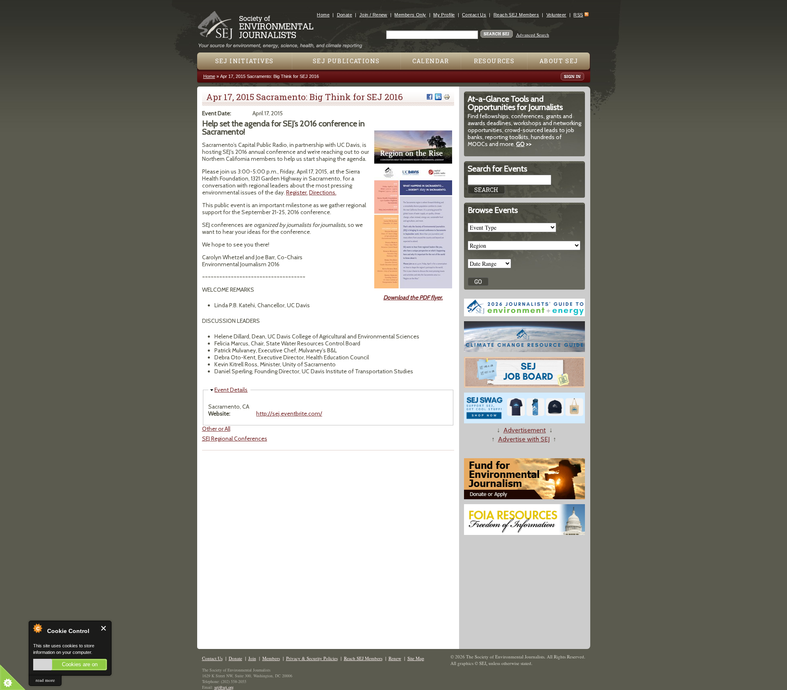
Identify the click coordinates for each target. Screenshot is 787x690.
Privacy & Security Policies (312, 658)
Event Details (231, 389)
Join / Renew (373, 14)
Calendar (430, 61)
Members (271, 658)
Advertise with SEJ (524, 439)
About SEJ (558, 61)
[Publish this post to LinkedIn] (438, 97)
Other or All (216, 428)
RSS (578, 14)
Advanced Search (532, 35)
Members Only (410, 14)
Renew (395, 658)
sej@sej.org (224, 687)
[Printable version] (447, 97)
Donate (345, 14)
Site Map (415, 658)
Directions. (323, 192)
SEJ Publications (346, 61)
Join (252, 658)
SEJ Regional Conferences (234, 438)
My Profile (444, 14)
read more (45, 680)
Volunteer (556, 14)
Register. (297, 192)
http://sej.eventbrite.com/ (289, 413)
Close (104, 628)
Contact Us (474, 14)
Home (323, 14)
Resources (494, 61)
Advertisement (524, 430)
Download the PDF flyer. (413, 297)
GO (520, 144)
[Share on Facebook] (429, 97)
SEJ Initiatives (244, 61)
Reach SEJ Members (516, 14)
